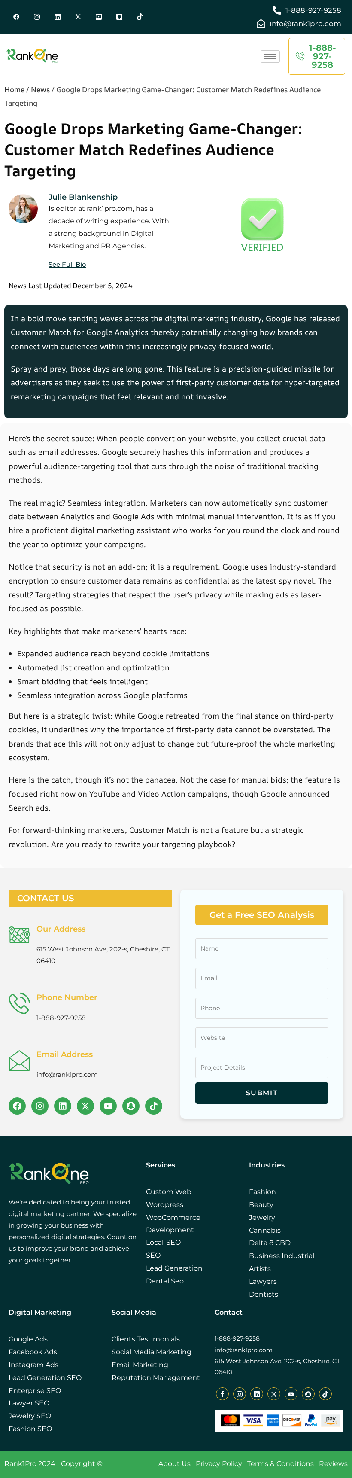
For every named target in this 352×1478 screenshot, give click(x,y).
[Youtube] (98, 16)
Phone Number (66, 997)
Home (14, 89)
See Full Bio (67, 264)
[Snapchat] (119, 16)
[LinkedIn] (57, 16)
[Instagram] (40, 1106)
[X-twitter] (85, 1106)
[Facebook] (16, 16)
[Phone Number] (19, 1003)
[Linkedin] (62, 1106)
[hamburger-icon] (270, 56)
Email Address (64, 1054)
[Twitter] (37, 16)
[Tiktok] (140, 16)
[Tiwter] (78, 16)
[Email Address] (19, 1060)
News (40, 89)
